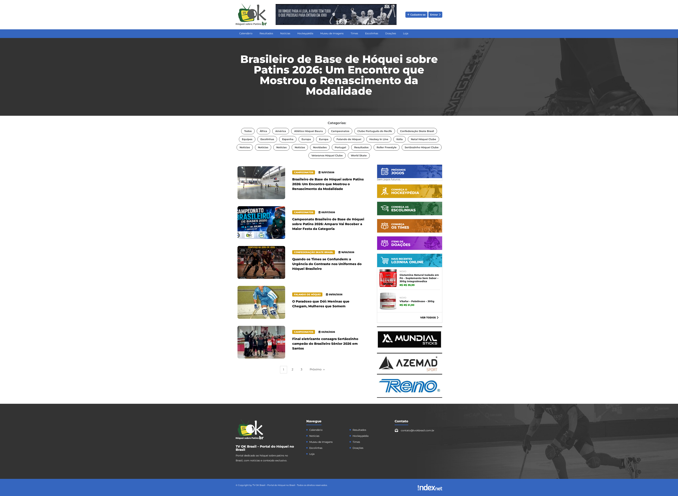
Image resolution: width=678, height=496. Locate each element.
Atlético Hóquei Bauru (308, 131)
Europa (306, 139)
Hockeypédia (305, 33)
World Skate (359, 155)
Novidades (320, 147)
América (280, 131)
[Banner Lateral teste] (409, 396)
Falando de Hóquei (349, 139)
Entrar (434, 14)
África (263, 131)
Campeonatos (340, 131)
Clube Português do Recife (374, 131)
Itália (399, 139)
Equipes (247, 139)
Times (354, 33)
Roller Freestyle (387, 147)
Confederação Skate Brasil (417, 131)
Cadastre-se (418, 14)
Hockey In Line (378, 139)
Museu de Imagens (332, 33)
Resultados (266, 33)
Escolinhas (371, 33)
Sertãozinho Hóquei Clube (422, 147)
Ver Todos (428, 317)
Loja (405, 33)
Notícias (285, 33)
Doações (390, 33)
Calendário (245, 33)
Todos (248, 131)
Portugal (340, 147)
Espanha (287, 139)
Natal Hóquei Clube (423, 139)
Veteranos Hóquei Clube (327, 155)
